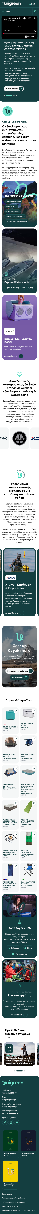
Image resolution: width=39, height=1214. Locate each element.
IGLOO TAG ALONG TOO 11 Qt (10, 728)
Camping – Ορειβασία (13, 201)
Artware (15, 1206)
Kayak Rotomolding (12, 288)
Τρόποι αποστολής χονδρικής (14, 1198)
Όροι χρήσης (7, 1194)
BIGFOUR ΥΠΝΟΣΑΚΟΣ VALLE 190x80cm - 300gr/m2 (28, 853)
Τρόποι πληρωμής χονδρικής (13, 1202)
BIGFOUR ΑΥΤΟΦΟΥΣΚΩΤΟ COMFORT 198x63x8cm (27, 821)
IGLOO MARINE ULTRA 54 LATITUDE (27, 725)
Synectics (16, 1210)
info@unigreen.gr (9, 1100)
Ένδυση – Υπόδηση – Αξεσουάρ (16, 221)
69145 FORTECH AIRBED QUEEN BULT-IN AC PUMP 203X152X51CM (10, 821)
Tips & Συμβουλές (12, 1055)
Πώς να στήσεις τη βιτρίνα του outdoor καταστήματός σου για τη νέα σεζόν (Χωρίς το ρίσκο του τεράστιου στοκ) (19, 1060)
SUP (23, 288)
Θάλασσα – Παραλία (12, 211)
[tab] (4, 95)
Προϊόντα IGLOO (11, 206)
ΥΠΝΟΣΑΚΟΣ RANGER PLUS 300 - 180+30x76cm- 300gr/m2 (10, 884)
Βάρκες (30, 288)
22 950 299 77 (9, 1093)
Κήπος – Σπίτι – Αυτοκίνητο (15, 216)
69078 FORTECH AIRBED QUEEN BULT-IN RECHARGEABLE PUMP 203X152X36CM (27, 788)
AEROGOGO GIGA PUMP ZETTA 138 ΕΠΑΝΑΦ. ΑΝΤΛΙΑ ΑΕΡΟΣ (10, 853)
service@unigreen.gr (10, 1113)
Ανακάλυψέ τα (12, 89)
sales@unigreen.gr (9, 1107)
